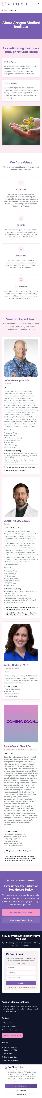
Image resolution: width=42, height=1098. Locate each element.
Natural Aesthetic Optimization (13, 1030)
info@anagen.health (11, 1057)
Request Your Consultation (21, 912)
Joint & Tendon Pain (9, 1026)
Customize (22, 1090)
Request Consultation (11, 1035)
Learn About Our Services (21, 920)
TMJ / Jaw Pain (7, 1023)
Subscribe (21, 983)
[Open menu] (38, 4)
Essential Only (21, 1094)
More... (6, 429)
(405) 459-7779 (10, 1054)
